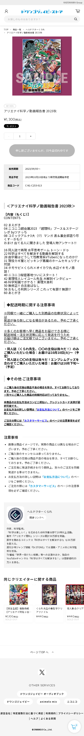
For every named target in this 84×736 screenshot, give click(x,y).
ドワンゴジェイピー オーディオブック (42, 693)
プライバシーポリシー (71, 713)
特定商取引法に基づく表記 (28, 713)
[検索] (75, 19)
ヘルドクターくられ (35, 29)
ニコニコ (72, 701)
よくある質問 (48, 718)
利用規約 (51, 713)
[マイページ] (6, 11)
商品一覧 (17, 29)
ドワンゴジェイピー (18, 701)
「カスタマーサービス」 (42, 486)
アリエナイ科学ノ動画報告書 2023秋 (24, 32)
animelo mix (48, 701)
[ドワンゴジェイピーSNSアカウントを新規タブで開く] (42, 672)
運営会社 (5, 713)
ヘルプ (34, 718)
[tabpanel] (42, 66)
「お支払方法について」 (56, 477)
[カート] (77, 11)
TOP (6, 29)
